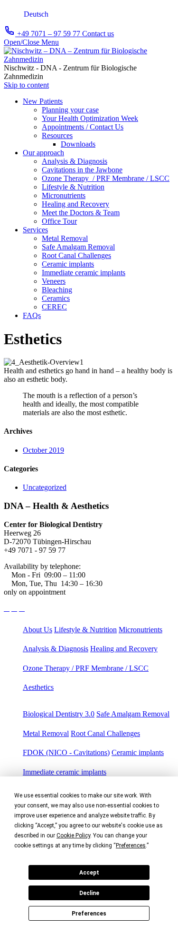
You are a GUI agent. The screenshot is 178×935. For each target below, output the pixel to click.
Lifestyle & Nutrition (85, 630)
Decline (89, 893)
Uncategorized (44, 487)
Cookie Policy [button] (73, 835)
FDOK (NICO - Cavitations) (66, 752)
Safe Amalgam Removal (132, 714)
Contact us (98, 34)
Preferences (89, 913)
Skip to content (26, 85)
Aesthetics (38, 687)
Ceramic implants (138, 752)
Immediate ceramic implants (64, 772)
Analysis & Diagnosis (55, 649)
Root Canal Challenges (105, 733)
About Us (37, 630)
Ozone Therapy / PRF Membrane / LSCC (86, 668)
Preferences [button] (131, 845)
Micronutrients (140, 630)
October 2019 (43, 450)
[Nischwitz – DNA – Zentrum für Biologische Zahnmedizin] (89, 59)
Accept (89, 872)
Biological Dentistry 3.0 (58, 714)
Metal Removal (46, 733)
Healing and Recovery (124, 649)
